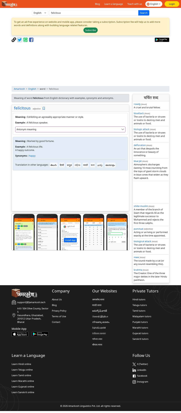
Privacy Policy (59, 310)
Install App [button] (70, 240)
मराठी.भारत (96, 305)
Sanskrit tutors (140, 338)
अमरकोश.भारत (98, 299)
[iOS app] (20, 333)
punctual (138, 228)
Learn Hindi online (21, 364)
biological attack (142, 241)
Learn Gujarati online (23, 386)
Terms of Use (59, 316)
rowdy (137, 104)
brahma (138, 269)
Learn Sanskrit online (23, 392)
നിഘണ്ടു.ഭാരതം (100, 322)
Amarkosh (19, 88)
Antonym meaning (26, 129)
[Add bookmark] (44, 108)
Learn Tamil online (21, 375)
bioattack (139, 113)
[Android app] (40, 333)
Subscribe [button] (90, 30)
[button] (20, 232)
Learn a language (113, 4)
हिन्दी (62, 165)
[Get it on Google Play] (162, 39)
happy (32, 155)
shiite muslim (141, 206)
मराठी (85, 165)
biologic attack (141, 129)
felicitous (22, 108)
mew (136, 257)
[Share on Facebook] (31, 39)
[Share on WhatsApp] (25, 39)
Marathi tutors (140, 327)
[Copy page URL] (14, 39)
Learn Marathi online (23, 381)
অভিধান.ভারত (97, 338)
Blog (97, 4)
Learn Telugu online (22, 369)
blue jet (138, 161)
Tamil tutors (138, 310)
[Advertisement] (90, 64)
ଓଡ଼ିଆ (77, 165)
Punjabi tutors (140, 322)
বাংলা (92, 165)
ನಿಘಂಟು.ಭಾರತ (99, 327)
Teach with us (134, 4)
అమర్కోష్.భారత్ (99, 310)
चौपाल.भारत (97, 344)
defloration (140, 145)
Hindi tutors (138, 299)
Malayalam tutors (141, 316)
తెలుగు (53, 165)
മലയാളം (110, 165)
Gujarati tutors (140, 333)
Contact (56, 322)
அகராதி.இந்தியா (100, 316)
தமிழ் (100, 165)
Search (143, 12)
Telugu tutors (139, 305)
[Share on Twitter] (20, 39)
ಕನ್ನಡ (69, 165)
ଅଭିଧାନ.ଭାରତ (99, 333)
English (32, 88)
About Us (57, 299)
